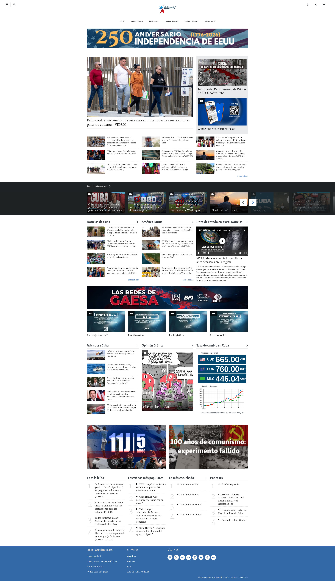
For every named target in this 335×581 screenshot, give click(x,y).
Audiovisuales (137, 21)
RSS (129, 566)
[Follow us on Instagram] (194, 557)
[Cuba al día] (270, 202)
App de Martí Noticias (138, 572)
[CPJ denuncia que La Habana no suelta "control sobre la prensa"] (96, 155)
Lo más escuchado (181, 478)
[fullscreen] (245, 253)
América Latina (172, 21)
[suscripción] (213, 557)
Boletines (131, 556)
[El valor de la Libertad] (229, 202)
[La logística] (188, 321)
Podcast (131, 561)
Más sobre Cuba (98, 346)
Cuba (122, 21)
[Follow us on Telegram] (182, 557)
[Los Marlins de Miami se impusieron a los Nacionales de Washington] (147, 202)
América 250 (210, 21)
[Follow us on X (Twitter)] (176, 557)
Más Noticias (188, 280)
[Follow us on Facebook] (170, 557)
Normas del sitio (95, 566)
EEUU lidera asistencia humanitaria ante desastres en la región (231, 230)
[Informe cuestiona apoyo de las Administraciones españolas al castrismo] (96, 355)
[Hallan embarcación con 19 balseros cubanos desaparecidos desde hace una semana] (96, 369)
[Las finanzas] (147, 321)
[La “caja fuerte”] (106, 321)
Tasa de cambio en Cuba (212, 346)
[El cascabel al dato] (167, 380)
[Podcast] (308, 5)
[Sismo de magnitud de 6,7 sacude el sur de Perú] (151, 258)
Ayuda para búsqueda (97, 572)
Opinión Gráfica (152, 346)
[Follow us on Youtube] (188, 557)
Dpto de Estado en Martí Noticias (219, 222)
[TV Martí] (324, 5)
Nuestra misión (94, 556)
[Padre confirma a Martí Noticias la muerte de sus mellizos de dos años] (151, 142)
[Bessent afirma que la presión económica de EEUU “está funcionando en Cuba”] (96, 382)
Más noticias (133, 280)
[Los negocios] (229, 321)
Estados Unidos (191, 21)
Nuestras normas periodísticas (102, 561)
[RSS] (201, 557)
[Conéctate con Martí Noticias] (222, 112)
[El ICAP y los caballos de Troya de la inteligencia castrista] (96, 258)
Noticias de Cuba (98, 222)
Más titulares (242, 176)
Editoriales (154, 21)
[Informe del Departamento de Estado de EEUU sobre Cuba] (222, 72)
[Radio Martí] (316, 5)
